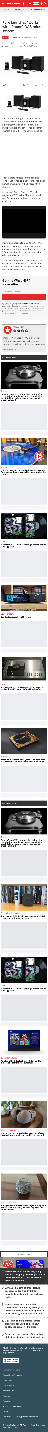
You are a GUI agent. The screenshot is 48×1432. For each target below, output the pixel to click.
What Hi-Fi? (16, 37)
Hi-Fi (4, 16)
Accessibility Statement (12, 1406)
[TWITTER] (19, 330)
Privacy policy (8, 1380)
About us (6, 1396)
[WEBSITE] (23, 330)
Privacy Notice (33, 306)
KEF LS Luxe (19, 9)
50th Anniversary (38, 9)
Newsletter (41, 85)
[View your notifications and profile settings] (23, 3)
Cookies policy (8, 1385)
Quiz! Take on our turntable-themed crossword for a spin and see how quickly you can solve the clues (22, 1324)
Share (8, 85)
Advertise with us (9, 1391)
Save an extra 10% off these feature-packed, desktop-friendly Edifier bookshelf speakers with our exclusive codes (24, 1292)
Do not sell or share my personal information (20, 1417)
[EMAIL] (27, 330)
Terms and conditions (11, 1370)
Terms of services (30, 304)
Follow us (29, 85)
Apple (5, 121)
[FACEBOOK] (15, 330)
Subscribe (36, 3)
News (5, 37)
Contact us (7, 1401)
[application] (24, 221)
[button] (45, 3)
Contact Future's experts (12, 1375)
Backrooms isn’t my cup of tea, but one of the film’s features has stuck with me (24, 1335)
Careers (6, 1411)
